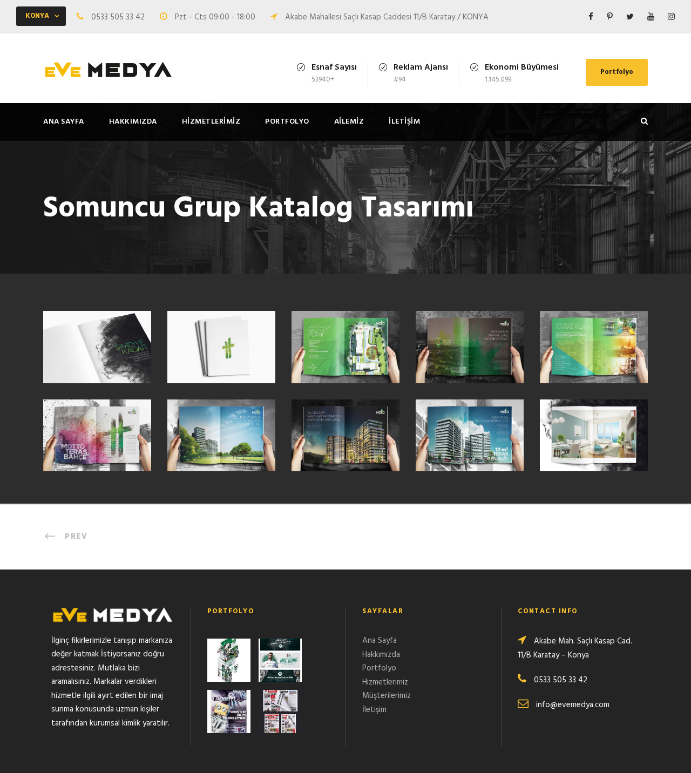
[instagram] (671, 17)
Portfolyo (616, 72)
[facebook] (590, 17)
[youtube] (650, 17)
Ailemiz (349, 122)
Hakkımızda (133, 122)
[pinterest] (610, 17)
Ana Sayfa (63, 122)
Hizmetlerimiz (211, 122)
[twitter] (630, 17)
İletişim (404, 122)
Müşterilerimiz (386, 695)
